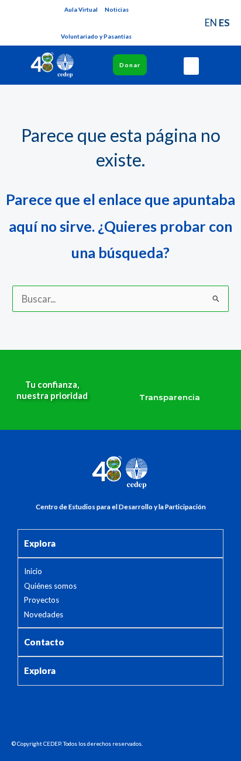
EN (211, 22)
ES (224, 22)
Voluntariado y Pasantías (96, 36)
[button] (191, 66)
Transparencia (169, 397)
